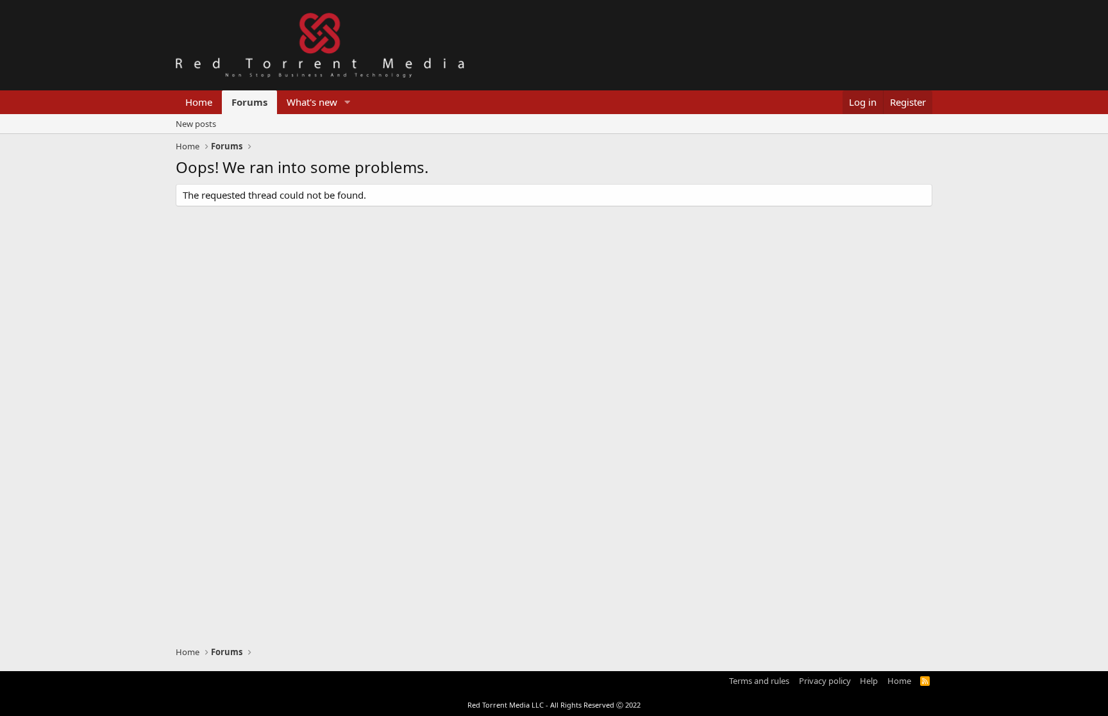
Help (869, 681)
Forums (249, 102)
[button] (348, 102)
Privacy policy (825, 681)
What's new (312, 102)
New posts (196, 123)
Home (198, 102)
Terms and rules (759, 681)
